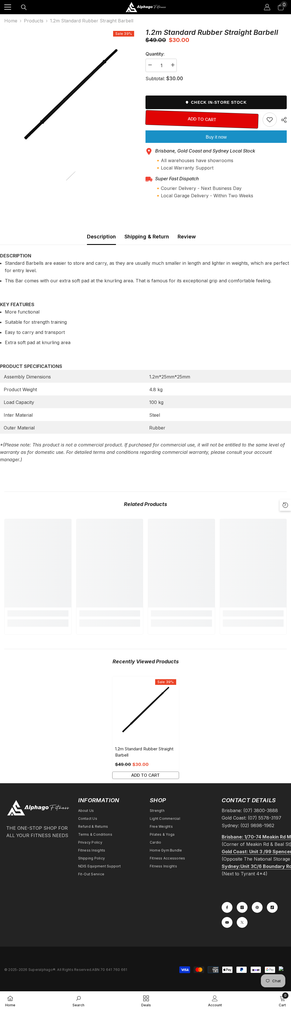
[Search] (23, 7)
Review (187, 237)
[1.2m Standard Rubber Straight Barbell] (145, 709)
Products (33, 21)
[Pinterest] (257, 907)
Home (10, 21)
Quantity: (155, 54)
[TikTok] (272, 907)
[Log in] (267, 7)
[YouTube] (227, 922)
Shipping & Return (146, 237)
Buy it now (216, 137)
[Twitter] (242, 922)
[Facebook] (227, 907)
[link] (37, 613)
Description (101, 237)
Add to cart (202, 119)
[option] (70, 94)
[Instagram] (242, 907)
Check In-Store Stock (218, 102)
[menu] (7, 7)
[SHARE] (282, 120)
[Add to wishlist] (270, 120)
